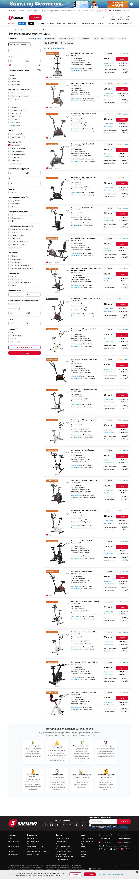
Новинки (83, 854)
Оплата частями (108, 63)
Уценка (31, 23)
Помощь (29, 11)
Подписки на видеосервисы (64, 849)
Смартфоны (40, 23)
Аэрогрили (100, 23)
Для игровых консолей (63, 846)
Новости (11, 844)
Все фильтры (25, 353)
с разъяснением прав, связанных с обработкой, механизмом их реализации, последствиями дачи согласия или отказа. (110, 828)
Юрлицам (37, 11)
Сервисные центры (62, 859)
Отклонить (75, 874)
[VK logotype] (64, 824)
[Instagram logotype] (51, 824)
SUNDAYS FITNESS (51, 43)
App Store (116, 849)
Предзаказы (84, 851)
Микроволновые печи (124, 23)
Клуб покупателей (105, 835)
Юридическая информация (35, 849)
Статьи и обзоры (13, 846)
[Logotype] (16, 17)
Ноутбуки (111, 23)
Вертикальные (50, 38)
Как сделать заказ (32, 839)
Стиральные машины (87, 23)
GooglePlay (104, 849)
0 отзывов (125, 53)
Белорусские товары (87, 841)
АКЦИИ (13, 23)
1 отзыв (125, 178)
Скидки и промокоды (87, 839)
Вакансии (11, 849)
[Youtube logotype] (45, 824)
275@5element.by (125, 842)
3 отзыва (125, 359)
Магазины (22, 11)
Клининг (58, 844)
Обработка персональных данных (38, 851)
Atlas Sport (122, 38)
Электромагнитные (108, 38)
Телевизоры (61, 23)
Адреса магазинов (14, 841)
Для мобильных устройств (64, 851)
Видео (50, 77)
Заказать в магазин (76, 68)
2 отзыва (125, 84)
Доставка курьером (76, 70)
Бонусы (83, 846)
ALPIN (96, 38)
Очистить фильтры (24, 347)
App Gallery (127, 849)
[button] (130, 23)
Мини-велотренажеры (67, 38)
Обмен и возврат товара (35, 846)
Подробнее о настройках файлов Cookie (110, 874)
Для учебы (22, 23)
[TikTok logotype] (83, 824)
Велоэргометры (84, 38)
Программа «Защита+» (63, 839)
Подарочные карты (48, 11)
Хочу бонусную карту (98, 11)
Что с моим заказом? (75, 11)
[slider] (10, 65)
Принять (90, 874)
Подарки (83, 844)
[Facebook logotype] (57, 824)
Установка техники (61, 841)
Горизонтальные (67, 43)
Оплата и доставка (61, 11)
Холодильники (72, 23)
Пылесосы (50, 23)
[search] (103, 17)
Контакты (86, 11)
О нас (10, 839)
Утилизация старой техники (64, 857)
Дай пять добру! (13, 854)
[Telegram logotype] (70, 824)
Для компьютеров (61, 854)
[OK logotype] (76, 824)
